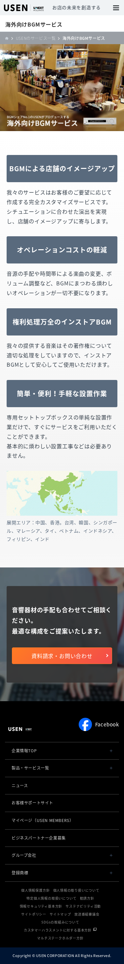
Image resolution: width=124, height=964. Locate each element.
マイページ (42, 820)
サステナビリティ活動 (83, 906)
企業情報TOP (24, 751)
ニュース (20, 785)
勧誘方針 (87, 898)
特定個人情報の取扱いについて (51, 898)
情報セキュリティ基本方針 (41, 906)
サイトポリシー (33, 914)
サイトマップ (60, 914)
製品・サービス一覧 (30, 768)
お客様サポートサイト (32, 803)
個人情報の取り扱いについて (76, 890)
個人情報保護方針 (35, 890)
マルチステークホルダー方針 (60, 937)
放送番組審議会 (87, 914)
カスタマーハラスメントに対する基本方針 (58, 929)
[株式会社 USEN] (9, 38)
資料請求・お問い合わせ (62, 656)
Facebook (107, 724)
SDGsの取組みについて (60, 922)
